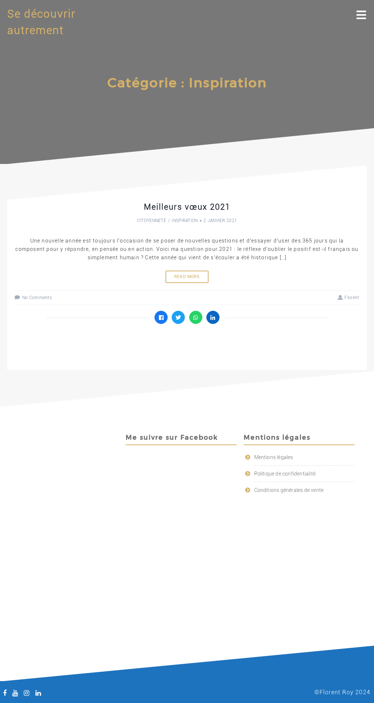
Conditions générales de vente (289, 490)
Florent (351, 297)
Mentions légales (273, 457)
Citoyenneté (151, 220)
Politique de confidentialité (285, 474)
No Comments (37, 297)
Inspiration (185, 220)
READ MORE (187, 276)
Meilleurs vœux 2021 (187, 206)
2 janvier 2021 (220, 220)
